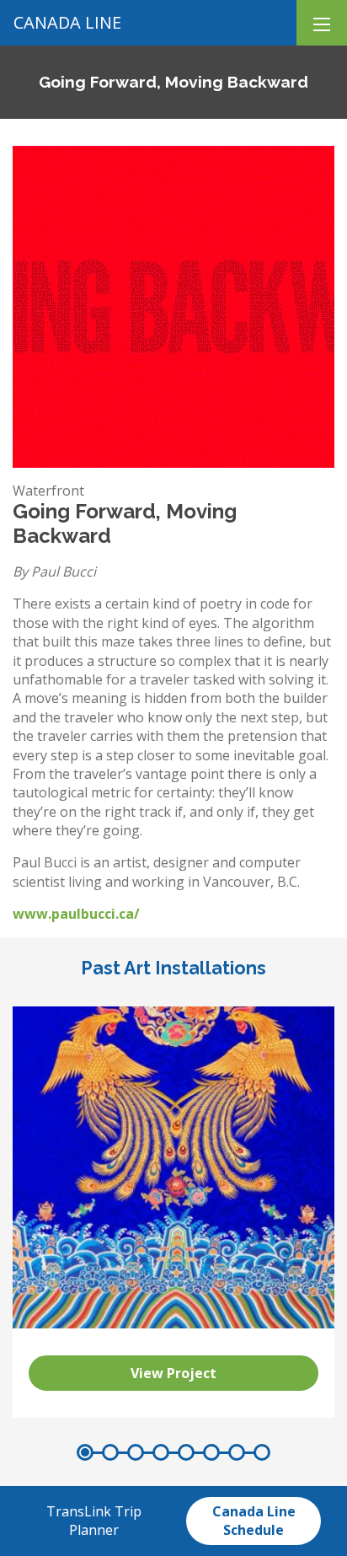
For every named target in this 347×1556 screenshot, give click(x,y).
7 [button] (236, 1452)
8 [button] (262, 1452)
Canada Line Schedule (254, 1520)
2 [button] (110, 1452)
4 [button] (161, 1452)
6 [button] (211, 1452)
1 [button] (85, 1452)
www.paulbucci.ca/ (76, 913)
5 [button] (186, 1452)
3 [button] (135, 1452)
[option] (173, 1212)
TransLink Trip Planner (93, 1520)
